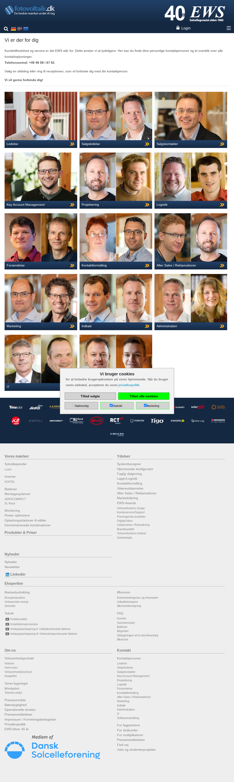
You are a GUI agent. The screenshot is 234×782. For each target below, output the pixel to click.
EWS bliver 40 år (17, 729)
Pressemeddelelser (18, 714)
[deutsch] (13, 28)
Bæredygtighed (16, 705)
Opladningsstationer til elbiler (25, 520)
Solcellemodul (126, 622)
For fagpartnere (128, 725)
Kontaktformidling (129, 483)
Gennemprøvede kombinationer (28, 525)
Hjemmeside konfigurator (135, 469)
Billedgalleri (12, 688)
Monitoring (12, 510)
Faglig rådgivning (129, 474)
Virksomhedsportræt (19, 658)
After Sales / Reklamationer (137, 493)
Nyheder (12, 554)
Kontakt (124, 650)
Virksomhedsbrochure (18, 672)
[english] (26, 28)
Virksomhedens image (131, 508)
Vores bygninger (16, 683)
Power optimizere (17, 515)
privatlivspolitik (129, 385)
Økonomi (123, 592)
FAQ (120, 613)
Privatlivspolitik (15, 724)
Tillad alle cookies (144, 396)
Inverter (10, 476)
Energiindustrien (15, 597)
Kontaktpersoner (129, 658)
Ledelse (122, 663)
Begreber (123, 631)
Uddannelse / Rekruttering (133, 525)
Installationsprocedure (24, 624)
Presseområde (15, 700)
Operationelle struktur (20, 709)
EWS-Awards (126, 503)
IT (118, 714)
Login (186, 28)
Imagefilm (11, 676)
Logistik (122, 684)
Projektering (124, 680)
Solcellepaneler (16, 464)
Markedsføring (127, 498)
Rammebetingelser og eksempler (137, 597)
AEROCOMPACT (15, 499)
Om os (10, 650)
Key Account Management (133, 676)
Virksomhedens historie (131, 533)
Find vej (122, 745)
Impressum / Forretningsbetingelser (30, 719)
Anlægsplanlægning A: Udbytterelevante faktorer (40, 629)
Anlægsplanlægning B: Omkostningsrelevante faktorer (43, 633)
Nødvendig (82, 406)
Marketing (123, 701)
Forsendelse (125, 688)
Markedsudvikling (17, 592)
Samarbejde (124, 537)
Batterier (11, 489)
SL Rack (10, 503)
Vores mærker (17, 456)
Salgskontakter (126, 672)
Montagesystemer (18, 494)
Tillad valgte (90, 396)
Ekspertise (14, 583)
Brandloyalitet (125, 529)
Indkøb (121, 705)
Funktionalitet (18, 619)
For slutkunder (127, 730)
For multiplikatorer (130, 735)
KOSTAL (10, 481)
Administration (126, 709)
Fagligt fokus (125, 520)
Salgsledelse (125, 667)
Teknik (9, 613)
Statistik (117, 406)
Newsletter (12, 567)
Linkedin (17, 574)
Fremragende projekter (131, 516)
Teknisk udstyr (13, 692)
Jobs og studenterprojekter (136, 749)
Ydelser (123, 456)
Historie (9, 663)
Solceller (10, 606)
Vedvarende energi (16, 601)
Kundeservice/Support (131, 512)
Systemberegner (129, 464)
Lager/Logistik (127, 478)
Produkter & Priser (21, 532)
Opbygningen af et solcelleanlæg (137, 635)
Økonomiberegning (129, 606)
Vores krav (11, 667)
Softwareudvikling (128, 718)
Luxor (8, 469)
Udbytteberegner (127, 601)
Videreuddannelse (130, 488)
